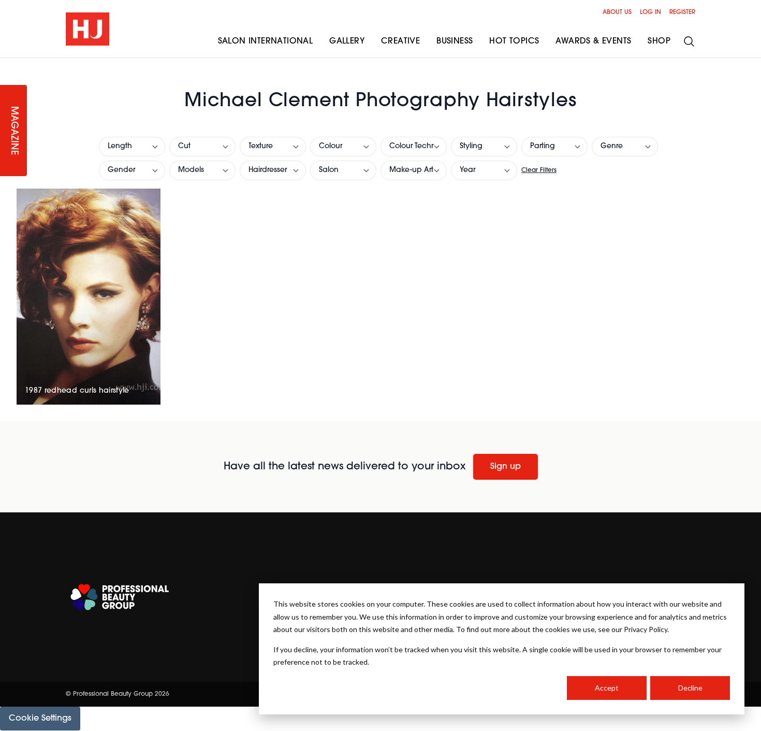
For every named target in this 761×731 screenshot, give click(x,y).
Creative (400, 41)
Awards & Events (593, 41)
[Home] (87, 29)
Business (454, 41)
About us (617, 12)
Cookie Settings (40, 718)
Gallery (346, 41)
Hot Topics (514, 41)
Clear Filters (539, 170)
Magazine (13, 130)
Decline (690, 687)
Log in (650, 12)
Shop (659, 41)
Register (682, 12)
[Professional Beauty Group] (119, 597)
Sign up (505, 467)
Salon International (265, 41)
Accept (607, 687)
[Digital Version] (8, 64)
